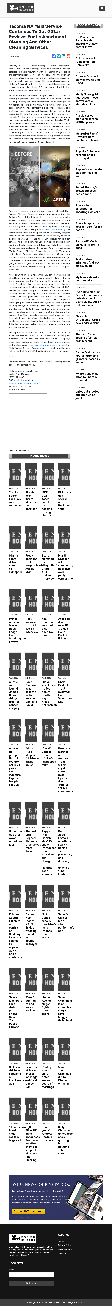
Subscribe (31, 1283)
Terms (61, 1241)
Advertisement (65, 1249)
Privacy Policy (64, 1245)
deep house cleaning (55, 229)
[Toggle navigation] (102, 8)
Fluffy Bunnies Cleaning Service (23, 383)
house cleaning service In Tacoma (50, 345)
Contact (62, 1253)
